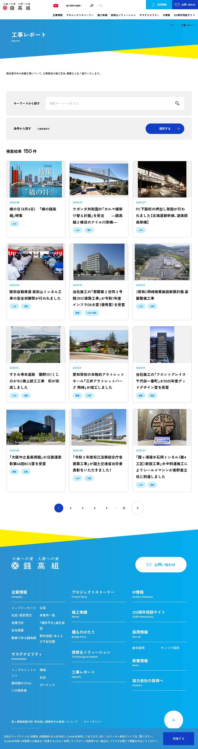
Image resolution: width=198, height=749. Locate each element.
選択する (165, 128)
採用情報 (162, 4)
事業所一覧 (47, 615)
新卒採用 (138, 647)
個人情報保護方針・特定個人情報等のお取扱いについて (44, 721)
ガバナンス (47, 685)
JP (92, 6)
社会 (43, 677)
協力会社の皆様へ (74, 6)
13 (124, 507)
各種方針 (17, 622)
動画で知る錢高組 (23, 637)
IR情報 (166, 15)
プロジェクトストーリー (80, 15)
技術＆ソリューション (123, 15)
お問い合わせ (188, 4)
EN (101, 6)
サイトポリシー (93, 721)
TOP (171, 25)
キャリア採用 (170, 647)
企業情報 (58, 15)
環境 (43, 669)
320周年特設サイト (184, 15)
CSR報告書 (19, 690)
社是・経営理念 (21, 615)
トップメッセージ (23, 607)
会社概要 (17, 630)
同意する (178, 738)
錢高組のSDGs (21, 683)
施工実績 (102, 15)
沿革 (43, 607)
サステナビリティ (149, 15)
